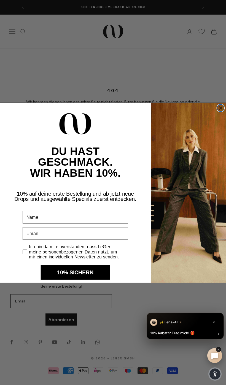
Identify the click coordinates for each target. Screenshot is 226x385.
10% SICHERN (75, 272)
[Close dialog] (220, 107)
